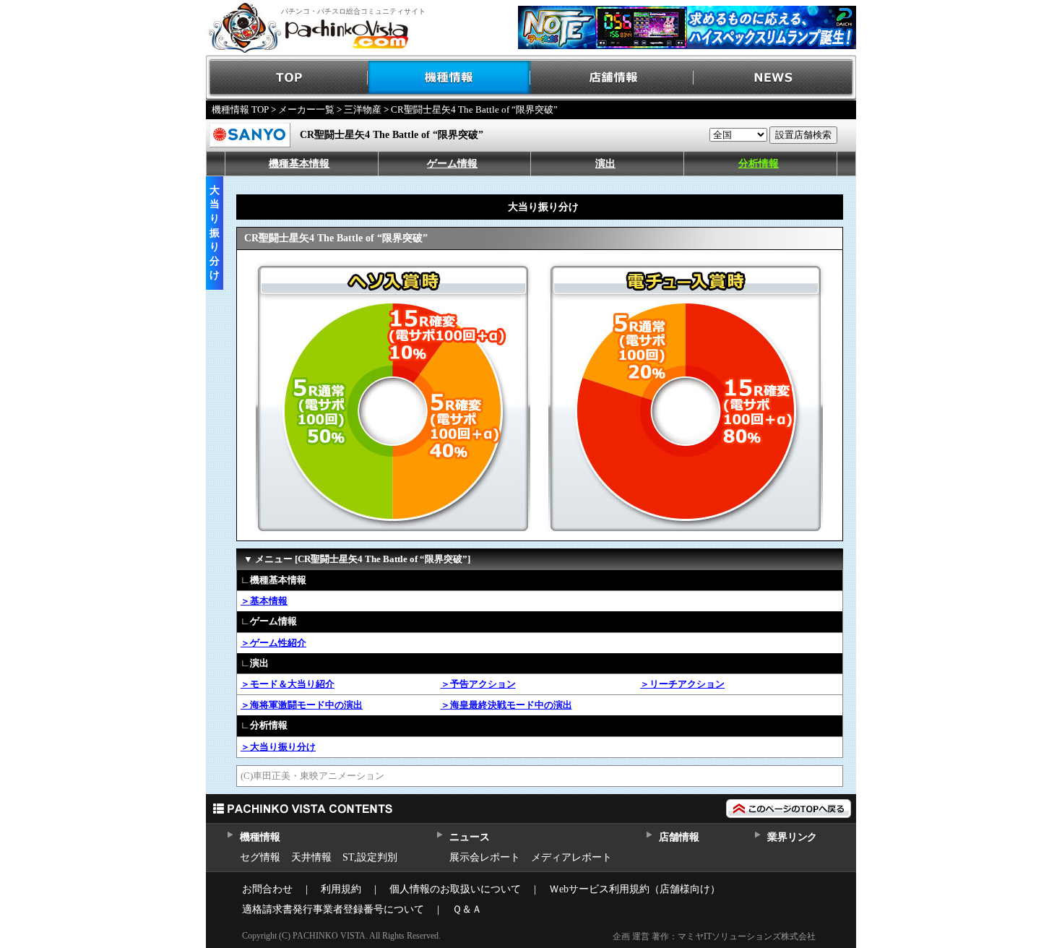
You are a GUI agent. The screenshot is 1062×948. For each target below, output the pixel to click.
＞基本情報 (264, 600)
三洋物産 (362, 109)
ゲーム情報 (452, 163)
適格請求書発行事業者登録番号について (333, 909)
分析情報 (758, 163)
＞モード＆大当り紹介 (287, 683)
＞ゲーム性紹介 (273, 642)
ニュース (469, 837)
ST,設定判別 (369, 857)
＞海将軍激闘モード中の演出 (302, 704)
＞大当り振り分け (278, 746)
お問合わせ (267, 889)
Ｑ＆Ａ (467, 909)
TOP (287, 77)
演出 (605, 163)
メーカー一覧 (306, 109)
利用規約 (341, 889)
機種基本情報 (299, 163)
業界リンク (792, 837)
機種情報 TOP (240, 109)
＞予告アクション (478, 683)
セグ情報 (260, 857)
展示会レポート (484, 857)
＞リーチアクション (682, 683)
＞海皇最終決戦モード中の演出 (506, 704)
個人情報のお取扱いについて (455, 889)
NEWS (775, 77)
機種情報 (449, 77)
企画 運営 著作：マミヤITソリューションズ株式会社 (714, 936)
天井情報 (311, 857)
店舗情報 (612, 77)
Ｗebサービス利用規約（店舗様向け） (634, 889)
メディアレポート (571, 857)
